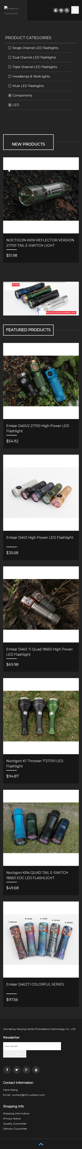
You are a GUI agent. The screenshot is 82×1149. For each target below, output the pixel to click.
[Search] (66, 10)
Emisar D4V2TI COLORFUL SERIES (35, 984)
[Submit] (14, 1054)
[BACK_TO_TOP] (41, 1144)
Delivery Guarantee (15, 1128)
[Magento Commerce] (13, 11)
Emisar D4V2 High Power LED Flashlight (39, 538)
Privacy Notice (12, 1118)
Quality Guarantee (14, 1123)
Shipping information (16, 1113)
